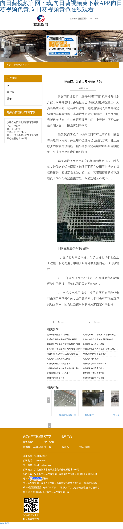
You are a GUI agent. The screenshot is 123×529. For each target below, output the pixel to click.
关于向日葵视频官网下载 (37, 436)
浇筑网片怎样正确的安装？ (94, 363)
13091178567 (94, 19)
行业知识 (49, 441)
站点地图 (84, 447)
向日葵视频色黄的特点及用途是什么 (62, 354)
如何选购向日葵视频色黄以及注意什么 (99, 339)
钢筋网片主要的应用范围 (93, 373)
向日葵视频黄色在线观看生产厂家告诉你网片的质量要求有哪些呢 (100, 349)
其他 (9, 98)
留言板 (65, 447)
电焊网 (11, 92)
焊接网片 (89, 415)
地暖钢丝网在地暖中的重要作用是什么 (63, 339)
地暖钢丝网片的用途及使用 (94, 354)
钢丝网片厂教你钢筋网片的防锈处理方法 (64, 349)
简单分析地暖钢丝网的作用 (58, 334)
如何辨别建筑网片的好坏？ (58, 373)
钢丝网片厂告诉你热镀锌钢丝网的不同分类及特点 (64, 344)
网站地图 (4, 523)
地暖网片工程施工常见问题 (58, 359)
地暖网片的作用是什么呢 (93, 344)
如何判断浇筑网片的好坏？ (58, 363)
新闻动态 (17, 65)
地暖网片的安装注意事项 (93, 378)
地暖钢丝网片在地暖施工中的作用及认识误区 (100, 334)
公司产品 (67, 436)
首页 (8, 65)
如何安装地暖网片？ (55, 378)
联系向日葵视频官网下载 (37, 447)
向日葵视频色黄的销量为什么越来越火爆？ (64, 368)
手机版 (45, 478)
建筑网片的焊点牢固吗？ (93, 368)
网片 (9, 85)
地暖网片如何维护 (90, 359)
